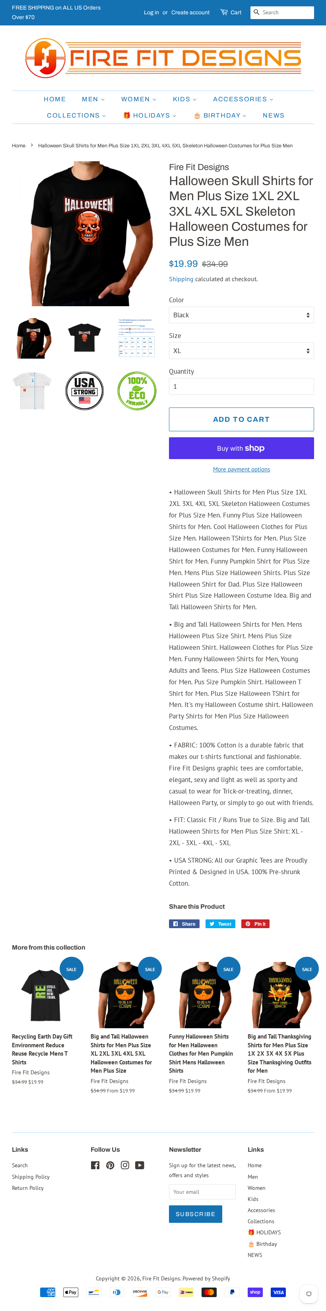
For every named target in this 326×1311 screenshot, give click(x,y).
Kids (182, 99)
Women (136, 99)
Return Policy (28, 1187)
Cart (236, 12)
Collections (74, 115)
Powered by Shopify (206, 1278)
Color (176, 299)
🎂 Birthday (218, 115)
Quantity (181, 371)
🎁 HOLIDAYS (148, 115)
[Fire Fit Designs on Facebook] (95, 1166)
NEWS (274, 115)
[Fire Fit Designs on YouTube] (139, 1166)
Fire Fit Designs (161, 1278)
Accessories (241, 99)
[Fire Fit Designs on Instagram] (124, 1166)
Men (91, 99)
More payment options (241, 469)
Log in (151, 12)
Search (20, 1165)
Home (55, 99)
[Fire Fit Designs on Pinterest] (110, 1166)
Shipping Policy (31, 1176)
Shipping (181, 279)
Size (175, 335)
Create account (190, 12)
